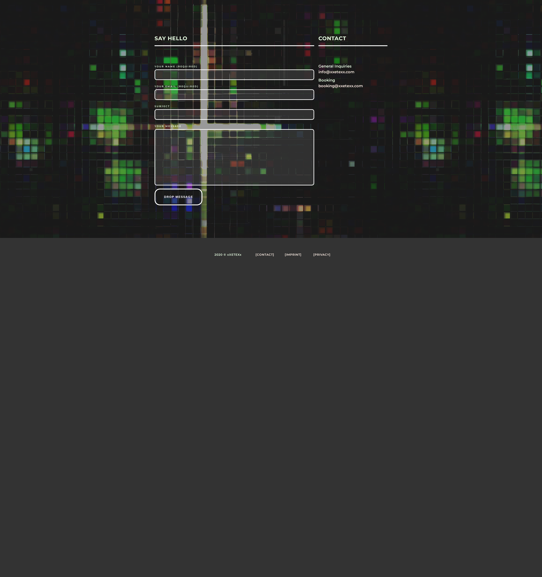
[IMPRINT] (293, 255)
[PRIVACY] (321, 255)
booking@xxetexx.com (340, 86)
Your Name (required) (176, 66)
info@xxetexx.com (336, 72)
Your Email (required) (177, 86)
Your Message (168, 126)
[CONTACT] (265, 255)
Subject (162, 106)
